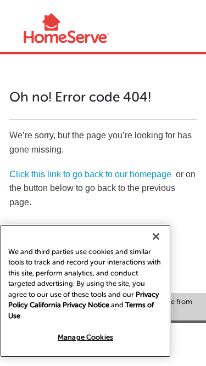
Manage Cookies (85, 337)
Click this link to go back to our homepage (90, 174)
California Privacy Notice (69, 305)
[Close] (156, 236)
